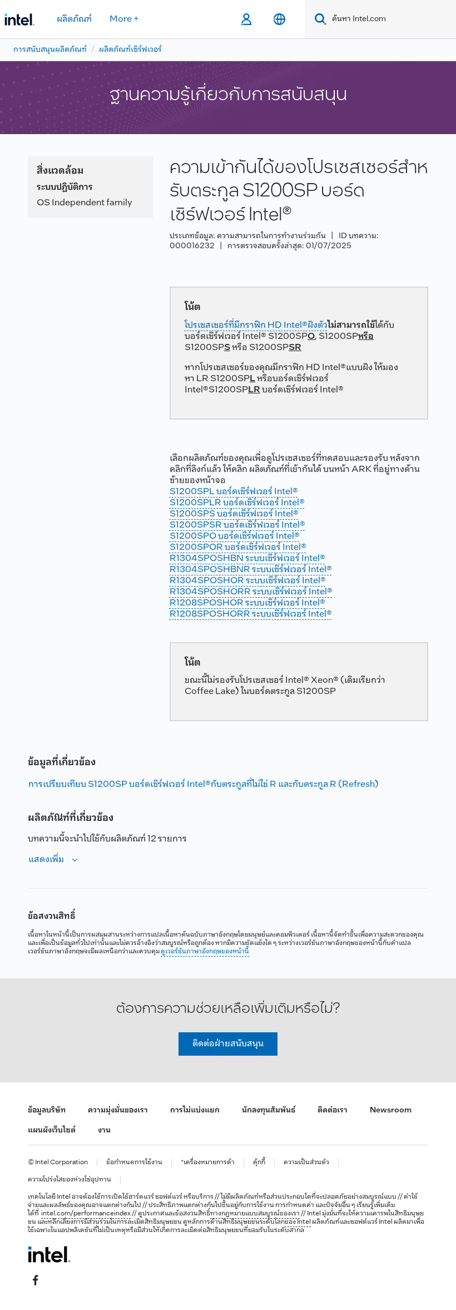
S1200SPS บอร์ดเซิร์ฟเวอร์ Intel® (234, 514)
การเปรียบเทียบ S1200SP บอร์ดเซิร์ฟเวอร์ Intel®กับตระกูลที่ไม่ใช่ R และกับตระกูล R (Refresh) (203, 784)
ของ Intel (298, 1222)
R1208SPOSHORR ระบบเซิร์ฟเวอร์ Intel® (251, 614)
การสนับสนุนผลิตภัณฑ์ (50, 50)
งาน (104, 1130)
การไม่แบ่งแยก (195, 1110)
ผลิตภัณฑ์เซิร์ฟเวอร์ (130, 50)
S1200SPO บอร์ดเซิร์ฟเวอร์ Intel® (235, 536)
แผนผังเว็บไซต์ (52, 1130)
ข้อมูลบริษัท (47, 1110)
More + (124, 19)
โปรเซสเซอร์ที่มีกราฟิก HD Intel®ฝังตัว (256, 325)
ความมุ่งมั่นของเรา (118, 1110)
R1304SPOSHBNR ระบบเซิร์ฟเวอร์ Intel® (251, 570)
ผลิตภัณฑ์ (74, 19)
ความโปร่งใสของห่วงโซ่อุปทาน (69, 1180)
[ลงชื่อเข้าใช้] (246, 19)
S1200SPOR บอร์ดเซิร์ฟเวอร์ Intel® (238, 547)
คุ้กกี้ (259, 1163)
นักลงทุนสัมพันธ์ (268, 1110)
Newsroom (391, 1110)
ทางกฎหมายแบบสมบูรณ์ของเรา (255, 1214)
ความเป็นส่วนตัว (306, 1163)
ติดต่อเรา (333, 1110)
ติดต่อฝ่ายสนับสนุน (228, 1044)
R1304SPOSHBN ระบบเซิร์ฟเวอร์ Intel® (247, 558)
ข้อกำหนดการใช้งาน (134, 1163)
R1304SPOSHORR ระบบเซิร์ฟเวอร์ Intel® (251, 592)
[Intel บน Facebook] (35, 1280)
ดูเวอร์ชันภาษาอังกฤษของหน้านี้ (205, 951)
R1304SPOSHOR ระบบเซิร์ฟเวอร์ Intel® (248, 581)
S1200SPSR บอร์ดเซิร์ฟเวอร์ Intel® (237, 525)
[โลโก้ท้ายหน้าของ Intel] (49, 1254)
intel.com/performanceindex (86, 1214)
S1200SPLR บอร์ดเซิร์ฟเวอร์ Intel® (237, 503)
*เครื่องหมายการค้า (208, 1163)
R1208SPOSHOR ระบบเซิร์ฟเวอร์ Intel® (247, 603)
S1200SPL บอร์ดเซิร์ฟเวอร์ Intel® (234, 492)
